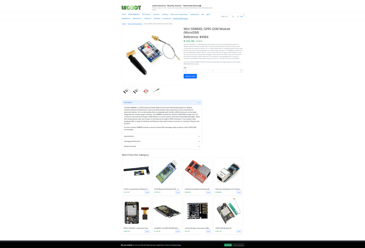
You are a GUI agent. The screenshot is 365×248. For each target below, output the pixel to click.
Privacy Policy (176, 245)
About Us (133, 1)
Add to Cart (190, 76)
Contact (142, 1)
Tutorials (124, 1)
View (147, 192)
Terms (169, 1)
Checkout (224, 1)
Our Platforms (152, 1)
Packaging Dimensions (132, 141)
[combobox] (225, 16)
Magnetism (126, 18)
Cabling (165, 14)
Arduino (156, 14)
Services (176, 18)
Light (208, 14)
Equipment (194, 14)
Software (157, 18)
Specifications (129, 136)
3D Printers (146, 14)
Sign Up (241, 1)
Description (128, 102)
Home (124, 14)
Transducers (166, 18)
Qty (185, 68)
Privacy (162, 1)
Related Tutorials (130, 146)
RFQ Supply (184, 18)
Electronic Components (179, 14)
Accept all (228, 245)
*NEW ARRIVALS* (134, 14)
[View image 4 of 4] (156, 91)
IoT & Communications (135, 24)
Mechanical (137, 18)
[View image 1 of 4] (126, 91)
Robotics (147, 18)
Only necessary (238, 245)
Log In (233, 1)
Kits (202, 14)
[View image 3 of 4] (146, 91)
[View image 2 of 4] (136, 91)
